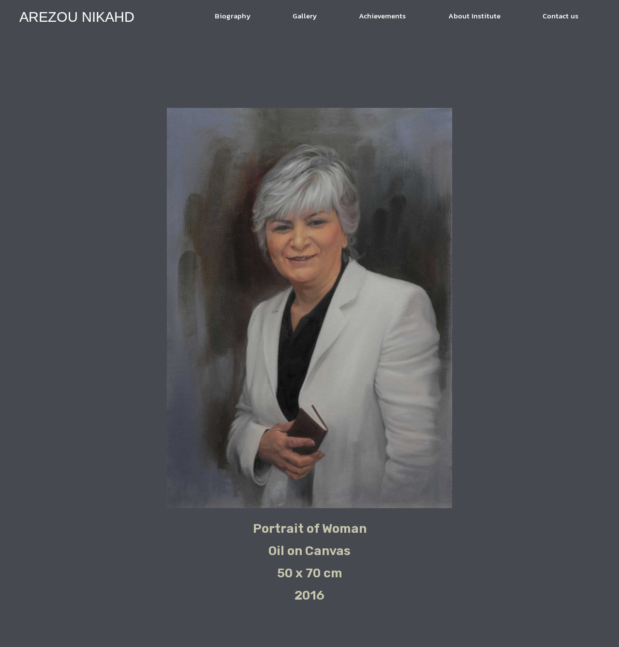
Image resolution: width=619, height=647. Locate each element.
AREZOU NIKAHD (76, 17)
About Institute (474, 17)
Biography (233, 17)
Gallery (305, 17)
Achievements (382, 17)
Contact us (560, 17)
